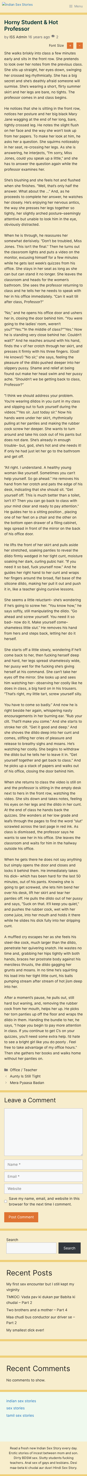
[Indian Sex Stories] (17, 6)
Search (12, 1240)
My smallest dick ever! (25, 1330)
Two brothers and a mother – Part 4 (36, 1310)
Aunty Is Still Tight (25, 1076)
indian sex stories (21, 1401)
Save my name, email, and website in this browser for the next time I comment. (44, 1201)
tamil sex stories (20, 1415)
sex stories (15, 1408)
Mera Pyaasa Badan (27, 1083)
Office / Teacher (23, 1070)
